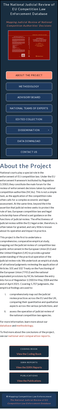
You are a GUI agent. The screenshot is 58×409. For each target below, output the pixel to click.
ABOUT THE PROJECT (29, 75)
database (6, 325)
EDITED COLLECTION (29, 119)
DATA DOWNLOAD (29, 141)
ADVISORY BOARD (29, 97)
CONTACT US (29, 152)
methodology (25, 325)
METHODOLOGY (29, 86)
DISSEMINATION (29, 130)
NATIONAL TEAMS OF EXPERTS (29, 108)
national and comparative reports (29, 335)
